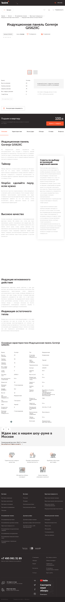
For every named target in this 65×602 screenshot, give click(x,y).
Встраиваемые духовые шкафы (10, 522)
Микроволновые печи (51, 522)
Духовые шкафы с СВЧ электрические (29, 526)
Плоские (4, 510)
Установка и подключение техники (52, 569)
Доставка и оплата (51, 557)
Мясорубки (48, 529)
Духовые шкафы (27, 515)
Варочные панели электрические (54, 501)
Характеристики (17, 131)
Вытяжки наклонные (7, 501)
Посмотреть (43, 594)
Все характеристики (7, 99)
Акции (34, 563)
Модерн (25, 501)
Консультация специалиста (14, 108)
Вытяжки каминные (7, 498)
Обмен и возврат (51, 560)
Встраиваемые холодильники (10, 533)
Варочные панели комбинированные (50, 505)
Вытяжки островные (7, 504)
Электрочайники (49, 535)
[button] (32, 54)
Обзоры (41, 131)
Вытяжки (4, 494)
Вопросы (61, 131)
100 (58, 118)
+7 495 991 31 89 (11, 558)
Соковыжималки (49, 532)
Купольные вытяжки (28, 504)
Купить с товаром (55, 123)
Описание (4, 131)
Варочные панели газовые (52, 498)
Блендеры (47, 519)
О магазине (35, 557)
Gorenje (22, 34)
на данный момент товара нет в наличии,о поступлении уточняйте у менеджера (48, 84)
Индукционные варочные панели (10, 17)
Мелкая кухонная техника (52, 515)
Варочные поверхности (36, 16)
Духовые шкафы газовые (30, 519)
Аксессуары (30, 131)
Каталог (10, 16)
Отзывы (51, 131)
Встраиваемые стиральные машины (9, 542)
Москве (46, 92)
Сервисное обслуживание (50, 564)
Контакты (35, 568)
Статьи (34, 572)
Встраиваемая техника (21, 16)
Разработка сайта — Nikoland (21, 599)
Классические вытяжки (29, 507)
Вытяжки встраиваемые (8, 507)
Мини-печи (48, 525)
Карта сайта (49, 572)
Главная (3, 16)
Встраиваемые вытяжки (8, 519)
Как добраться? (6, 444)
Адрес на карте (16, 444)
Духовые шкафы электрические (32, 522)
